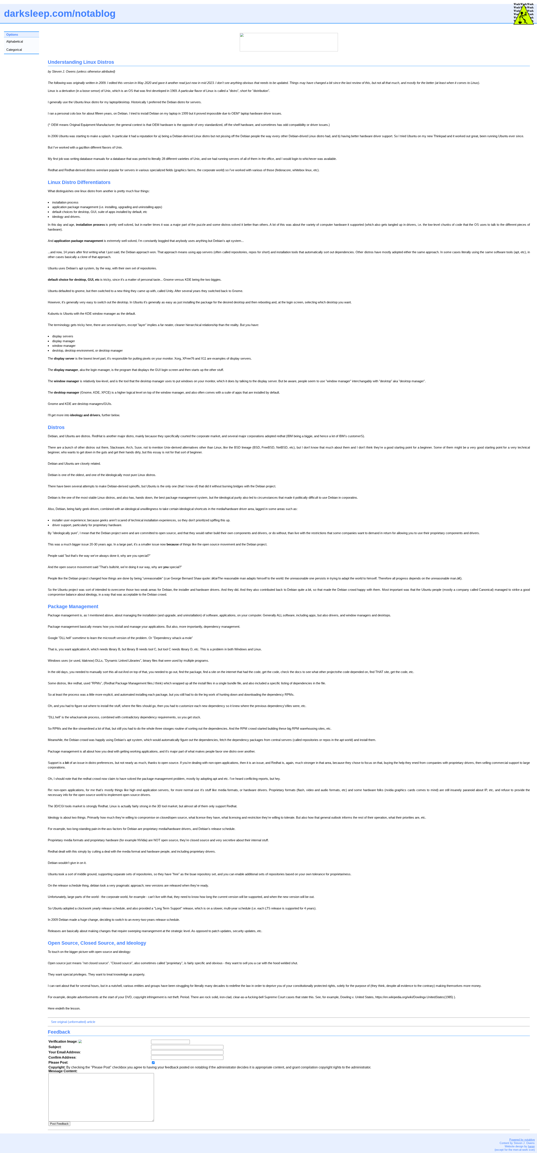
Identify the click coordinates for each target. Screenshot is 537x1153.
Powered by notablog (522, 1139)
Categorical (14, 49)
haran (531, 1146)
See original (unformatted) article (73, 1022)
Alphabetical (14, 41)
